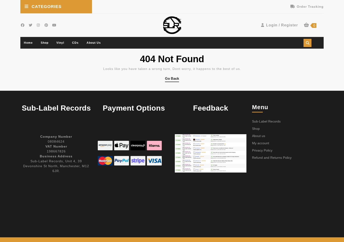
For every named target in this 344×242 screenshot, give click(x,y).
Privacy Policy (262, 150)
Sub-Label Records (266, 121)
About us (94, 42)
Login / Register (282, 25)
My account (260, 143)
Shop (44, 42)
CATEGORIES (47, 6)
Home (28, 42)
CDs (75, 42)
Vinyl (60, 42)
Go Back (172, 79)
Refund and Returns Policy (272, 157)
